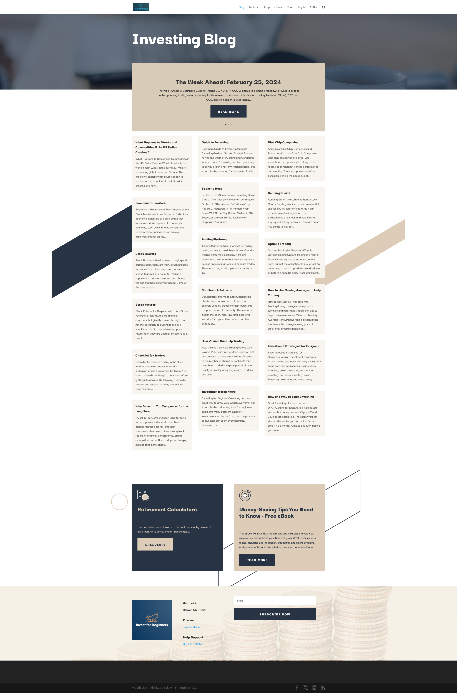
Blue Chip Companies (283, 142)
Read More (228, 111)
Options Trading (279, 243)
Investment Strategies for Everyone (293, 345)
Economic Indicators (150, 202)
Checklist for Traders (150, 355)
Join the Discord (192, 627)
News (290, 7)
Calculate (155, 544)
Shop (266, 7)
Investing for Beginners (219, 391)
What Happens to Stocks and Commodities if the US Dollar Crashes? (156, 147)
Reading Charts (279, 192)
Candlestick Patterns (217, 289)
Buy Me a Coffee (308, 7)
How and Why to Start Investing (291, 396)
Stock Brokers (145, 253)
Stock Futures (145, 304)
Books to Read (212, 188)
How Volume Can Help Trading (223, 340)
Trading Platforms (214, 239)
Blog (241, 7)
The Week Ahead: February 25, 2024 (228, 81)
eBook (278, 7)
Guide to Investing (215, 142)
